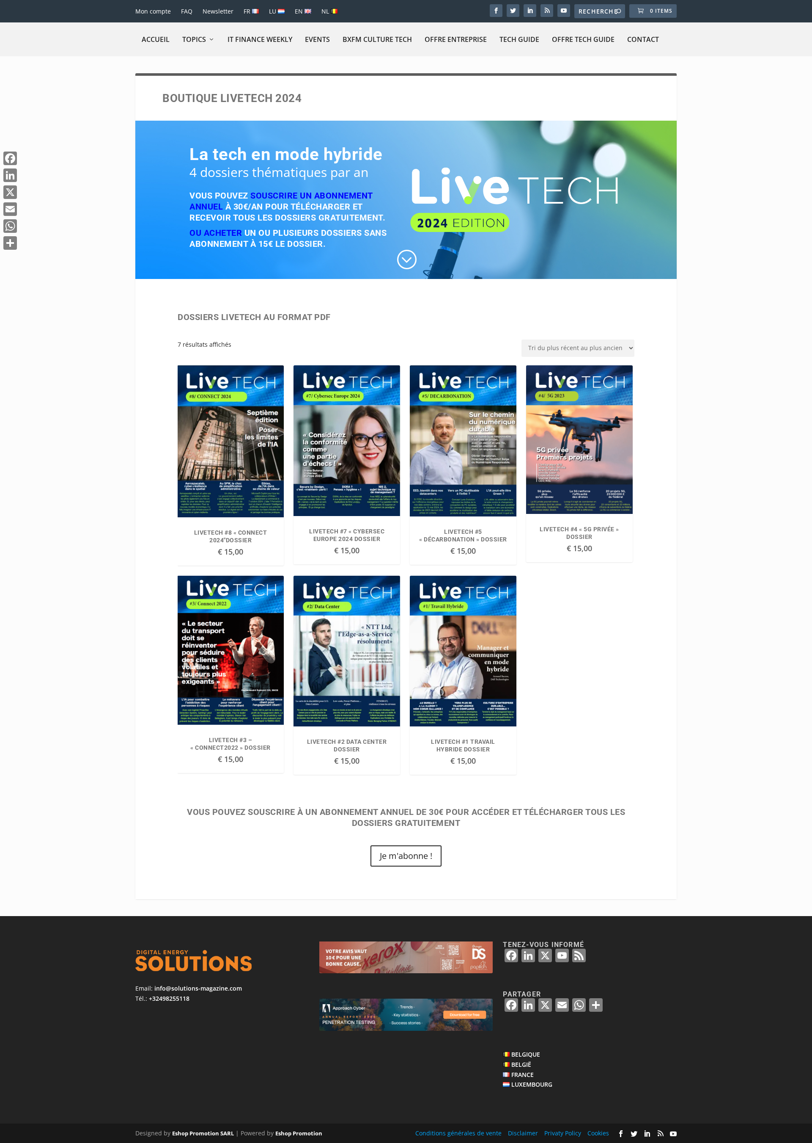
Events (317, 39)
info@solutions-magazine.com (198, 988)
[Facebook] (10, 158)
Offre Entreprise (456, 39)
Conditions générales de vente (458, 1133)
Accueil (156, 39)
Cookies (598, 1133)
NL (326, 11)
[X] (10, 192)
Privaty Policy (562, 1133)
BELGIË (521, 1064)
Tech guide (519, 39)
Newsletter (218, 11)
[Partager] (10, 243)
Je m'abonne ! (406, 855)
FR (248, 11)
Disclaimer (523, 1133)
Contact (643, 39)
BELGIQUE (525, 1054)
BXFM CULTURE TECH (377, 39)
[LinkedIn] (10, 175)
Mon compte (153, 11)
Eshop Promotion (298, 1133)
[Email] (10, 209)
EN (299, 11)
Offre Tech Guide (583, 39)
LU (273, 11)
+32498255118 (169, 998)
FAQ (186, 11)
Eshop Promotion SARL (203, 1133)
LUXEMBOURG (531, 1084)
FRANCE (522, 1075)
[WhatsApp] (10, 226)
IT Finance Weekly (260, 39)
